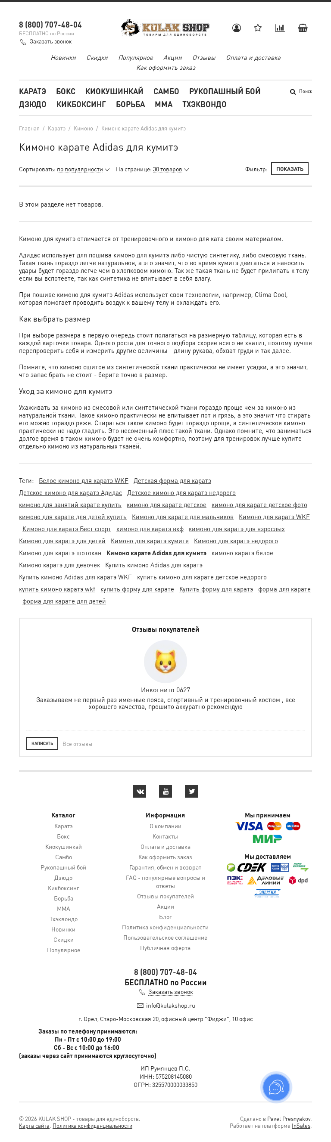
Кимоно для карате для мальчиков (183, 516)
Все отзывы (77, 743)
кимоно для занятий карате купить (70, 504)
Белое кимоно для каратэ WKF (83, 480)
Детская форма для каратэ (172, 480)
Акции (172, 57)
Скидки (97, 57)
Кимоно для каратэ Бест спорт (66, 528)
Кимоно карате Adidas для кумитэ (156, 553)
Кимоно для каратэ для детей (62, 541)
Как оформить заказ (165, 67)
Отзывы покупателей (165, 896)
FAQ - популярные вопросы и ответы (165, 881)
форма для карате (284, 589)
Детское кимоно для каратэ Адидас (70, 492)
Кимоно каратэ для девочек (59, 565)
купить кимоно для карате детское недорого (202, 577)
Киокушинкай (114, 91)
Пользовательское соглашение (165, 937)
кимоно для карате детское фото (259, 504)
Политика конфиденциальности (165, 927)
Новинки (63, 57)
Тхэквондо (204, 104)
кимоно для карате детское (166, 504)
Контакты (165, 836)
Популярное (135, 57)
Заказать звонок (51, 41)
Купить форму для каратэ (216, 589)
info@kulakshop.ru (170, 1005)
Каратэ (32, 91)
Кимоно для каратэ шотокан (60, 553)
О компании (165, 825)
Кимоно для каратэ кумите (150, 541)
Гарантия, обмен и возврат (165, 867)
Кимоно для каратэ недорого (236, 541)
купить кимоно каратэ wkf (57, 589)
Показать (289, 168)
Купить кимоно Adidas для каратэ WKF (75, 577)
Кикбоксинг (81, 104)
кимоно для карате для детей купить (73, 516)
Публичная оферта (165, 947)
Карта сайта (34, 1125)
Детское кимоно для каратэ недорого (181, 492)
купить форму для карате (137, 589)
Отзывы (203, 57)
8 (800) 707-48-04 (50, 24)
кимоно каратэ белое (242, 553)
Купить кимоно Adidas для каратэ (154, 565)
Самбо (166, 91)
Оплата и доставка (253, 57)
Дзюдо (33, 104)
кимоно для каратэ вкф (150, 528)
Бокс (65, 91)
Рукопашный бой (225, 91)
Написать (42, 743)
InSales (301, 1125)
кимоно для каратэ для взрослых (237, 528)
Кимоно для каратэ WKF (274, 516)
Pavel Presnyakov (288, 1118)
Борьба (130, 104)
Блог (165, 916)
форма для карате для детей (64, 601)
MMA (163, 104)
